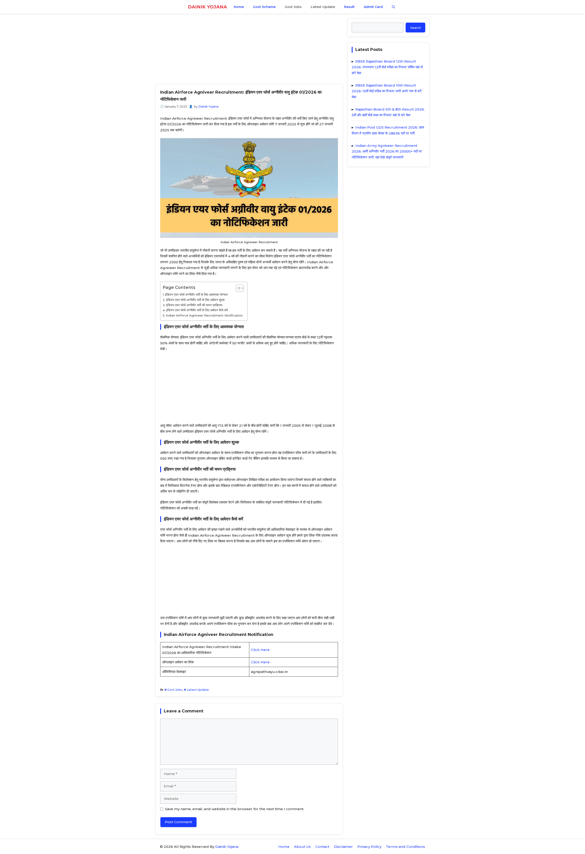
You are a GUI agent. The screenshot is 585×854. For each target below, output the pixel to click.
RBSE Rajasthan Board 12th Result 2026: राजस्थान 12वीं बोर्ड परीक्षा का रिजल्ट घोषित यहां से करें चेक (387, 67)
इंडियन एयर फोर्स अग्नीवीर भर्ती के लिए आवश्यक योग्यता (196, 294)
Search (415, 27)
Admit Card (373, 7)
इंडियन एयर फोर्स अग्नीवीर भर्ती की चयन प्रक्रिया (194, 305)
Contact (322, 846)
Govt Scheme (264, 7)
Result (349, 7)
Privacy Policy (369, 846)
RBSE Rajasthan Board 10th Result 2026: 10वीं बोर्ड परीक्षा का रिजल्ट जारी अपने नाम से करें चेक (387, 91)
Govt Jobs (293, 7)
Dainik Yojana (207, 7)
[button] (393, 7)
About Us (302, 846)
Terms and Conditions (405, 846)
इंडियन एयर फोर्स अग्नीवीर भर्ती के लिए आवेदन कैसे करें (197, 310)
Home (239, 7)
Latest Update (323, 7)
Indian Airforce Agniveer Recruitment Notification (204, 315)
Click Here (260, 650)
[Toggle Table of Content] (237, 288)
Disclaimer (343, 846)
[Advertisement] (249, 50)
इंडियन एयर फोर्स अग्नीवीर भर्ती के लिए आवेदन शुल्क (195, 300)
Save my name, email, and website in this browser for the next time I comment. (234, 809)
